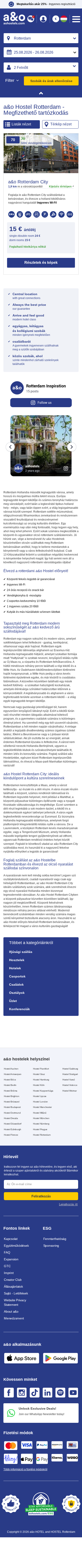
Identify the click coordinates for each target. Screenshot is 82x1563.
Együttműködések (16, 1245)
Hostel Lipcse (39, 1096)
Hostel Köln (38, 1085)
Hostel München (41, 1118)
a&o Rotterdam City (28, 181)
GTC (7, 1266)
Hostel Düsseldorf (12, 1123)
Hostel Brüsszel (11, 1101)
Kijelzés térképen (60, 186)
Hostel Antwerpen (12, 1074)
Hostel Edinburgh (12, 1129)
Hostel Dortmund (12, 1113)
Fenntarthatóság (54, 1239)
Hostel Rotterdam (41, 1135)
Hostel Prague (40, 1129)
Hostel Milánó (39, 1113)
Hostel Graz (39, 1074)
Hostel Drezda (11, 1118)
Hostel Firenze (11, 1135)
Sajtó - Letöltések (16, 1293)
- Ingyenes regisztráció (46, 4)
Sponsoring (51, 1245)
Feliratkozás (41, 1196)
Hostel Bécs (10, 1079)
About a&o (11, 1311)
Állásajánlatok (13, 1286)
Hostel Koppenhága (43, 1090)
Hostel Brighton (11, 1096)
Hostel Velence (69, 1085)
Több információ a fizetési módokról (25, 1469)
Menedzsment (14, 1318)
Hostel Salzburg (70, 1068)
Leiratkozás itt (68, 1204)
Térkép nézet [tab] (61, 124)
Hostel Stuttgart (70, 1074)
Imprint (8, 1273)
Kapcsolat (11, 1239)
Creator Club (13, 1279)
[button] (43, 19)
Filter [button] (10, 80)
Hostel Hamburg (41, 1079)
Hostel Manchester (42, 1107)
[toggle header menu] (76, 19)
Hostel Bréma (10, 1090)
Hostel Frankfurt (41, 1068)
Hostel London (40, 1101)
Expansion (11, 1259)
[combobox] (41, 38)
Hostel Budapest (12, 1107)
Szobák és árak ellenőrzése (51, 81)
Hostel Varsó (68, 1079)
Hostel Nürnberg (41, 1123)
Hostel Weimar (69, 1090)
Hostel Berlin (10, 1085)
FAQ (7, 1252)
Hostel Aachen (11, 1068)
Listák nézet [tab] (21, 124)
